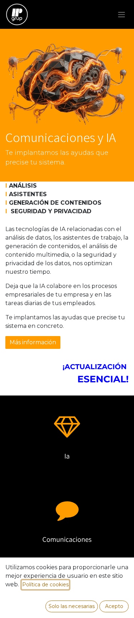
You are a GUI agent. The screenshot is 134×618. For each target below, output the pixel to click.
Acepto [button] (114, 606)
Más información (33, 342)
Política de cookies (45, 584)
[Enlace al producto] (67, 424)
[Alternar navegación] (121, 14)
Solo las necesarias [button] (72, 606)
